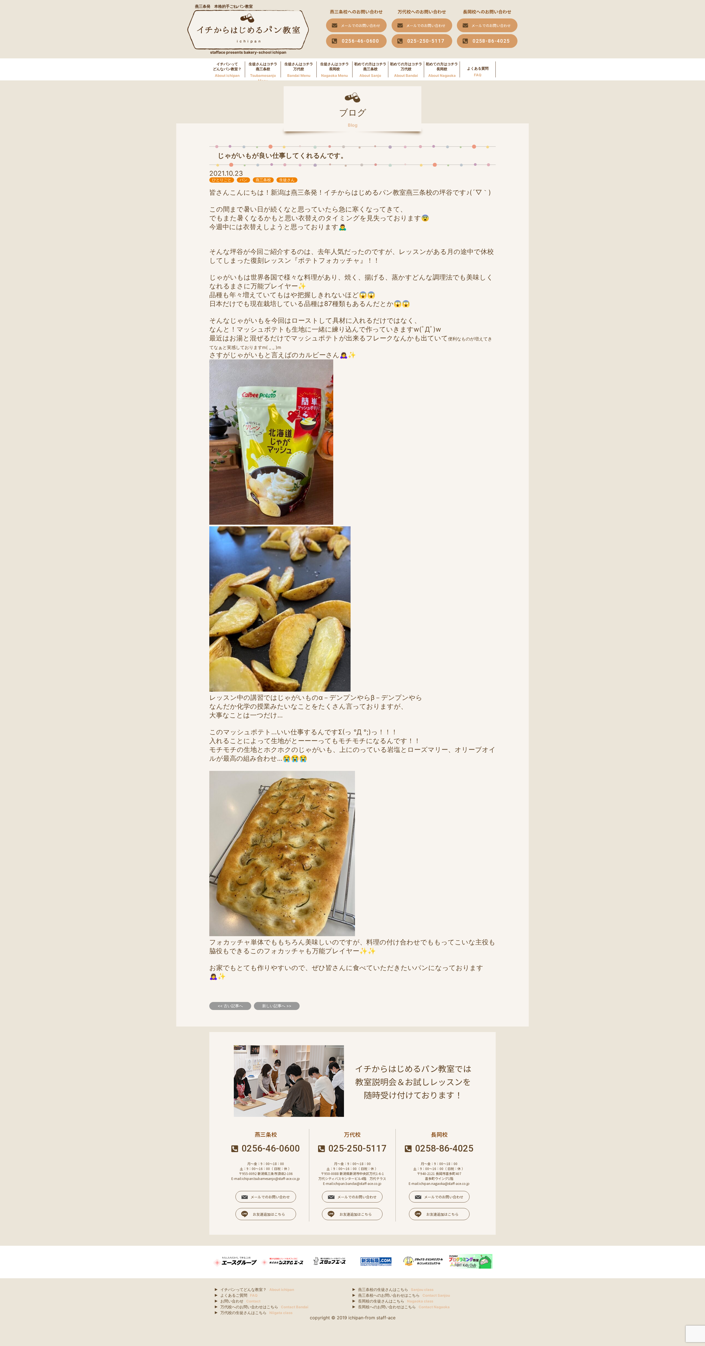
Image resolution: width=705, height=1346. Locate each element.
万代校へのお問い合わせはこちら (264, 1306)
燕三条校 (263, 179)
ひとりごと (221, 179)
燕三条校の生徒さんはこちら (395, 1289)
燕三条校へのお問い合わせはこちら (404, 1295)
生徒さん (287, 179)
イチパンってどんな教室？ (257, 1289)
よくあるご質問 (238, 1295)
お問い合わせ (240, 1301)
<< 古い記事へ (230, 1005)
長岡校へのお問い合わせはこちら (404, 1306)
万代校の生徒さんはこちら (256, 1312)
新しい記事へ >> (276, 1005)
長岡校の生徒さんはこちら (395, 1301)
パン (243, 179)
